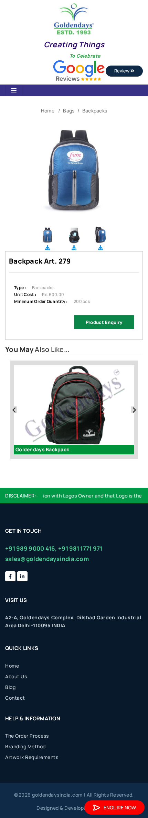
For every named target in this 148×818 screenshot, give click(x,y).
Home (47, 110)
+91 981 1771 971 (80, 548)
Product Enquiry (104, 322)
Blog (10, 687)
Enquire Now (120, 807)
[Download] (47, 247)
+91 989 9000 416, (31, 548)
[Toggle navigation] (13, 90)
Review (122, 71)
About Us (16, 676)
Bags (68, 110)
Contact (15, 697)
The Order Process (27, 735)
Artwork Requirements (31, 757)
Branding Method (25, 746)
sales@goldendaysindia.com (47, 559)
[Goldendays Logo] (74, 18)
